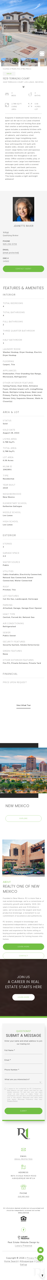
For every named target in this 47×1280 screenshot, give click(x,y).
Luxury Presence (23, 1245)
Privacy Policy (12, 1101)
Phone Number (11, 1069)
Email (7, 1060)
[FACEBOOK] (23, 1229)
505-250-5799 (10, 244)
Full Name (9, 1050)
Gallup (23, 1264)
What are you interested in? (17, 1079)
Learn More (23, 947)
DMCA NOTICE (23, 1213)
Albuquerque (26, 1261)
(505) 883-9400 (23, 1197)
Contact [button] (23, 956)
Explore (24, 818)
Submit (23, 1111)
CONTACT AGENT (23, 269)
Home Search (11, 1261)
